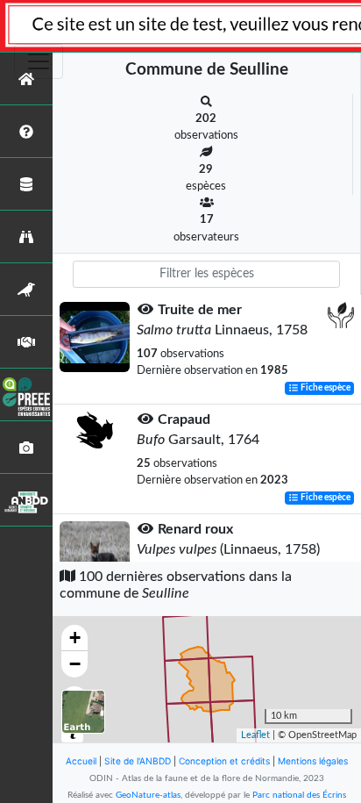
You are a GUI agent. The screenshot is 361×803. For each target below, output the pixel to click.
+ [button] (75, 638)
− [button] (75, 664)
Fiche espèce (324, 388)
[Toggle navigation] (38, 61)
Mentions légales (313, 761)
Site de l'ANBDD (137, 761)
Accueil (81, 761)
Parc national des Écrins (299, 795)
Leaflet (255, 735)
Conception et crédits (224, 761)
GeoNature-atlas (148, 795)
